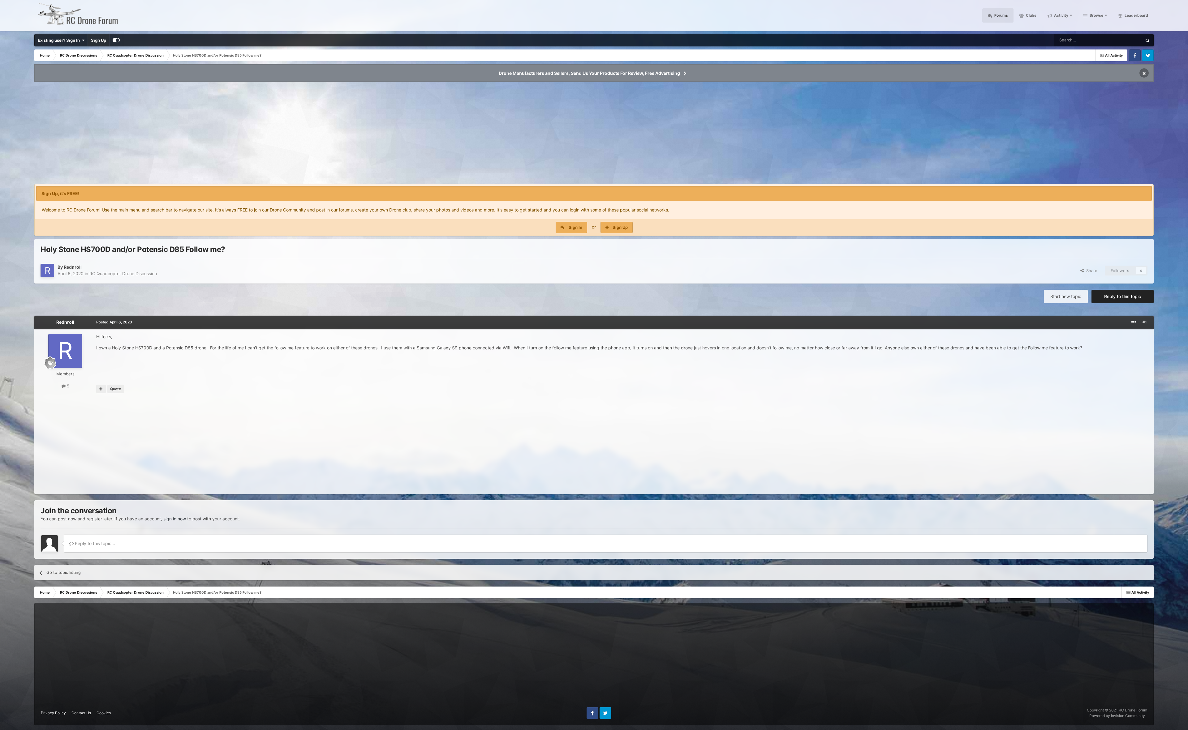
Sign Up (98, 40)
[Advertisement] (594, 135)
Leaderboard (1136, 15)
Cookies (104, 713)
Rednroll (73, 267)
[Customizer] (116, 40)
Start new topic (1065, 296)
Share (1090, 270)
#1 (1145, 322)
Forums (1000, 15)
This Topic (1124, 40)
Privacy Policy (53, 713)
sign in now (174, 518)
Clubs (1030, 15)
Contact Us (81, 713)
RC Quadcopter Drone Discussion (123, 273)
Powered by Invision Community (1117, 715)
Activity (1060, 15)
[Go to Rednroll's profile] (47, 270)
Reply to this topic (1122, 296)
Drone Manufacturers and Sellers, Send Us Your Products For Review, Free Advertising (589, 73)
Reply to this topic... (94, 543)
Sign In (575, 227)
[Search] (1147, 40)
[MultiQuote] (101, 389)
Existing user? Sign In (60, 40)
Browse (1096, 15)
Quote (115, 388)
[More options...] (1134, 322)
